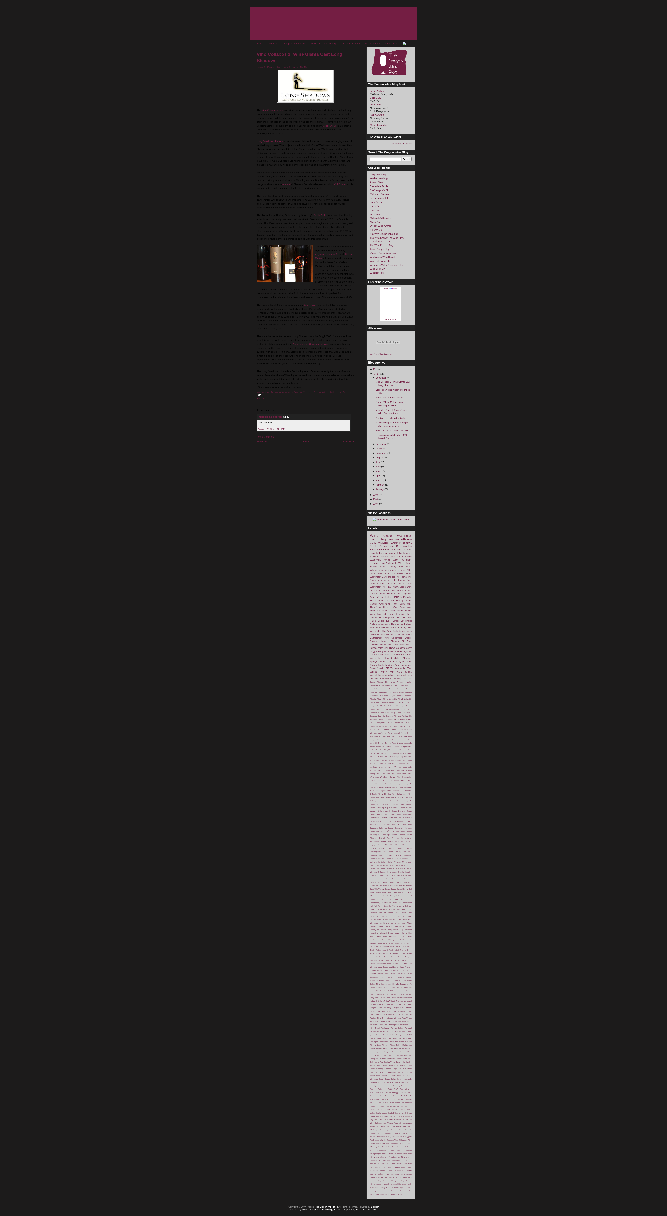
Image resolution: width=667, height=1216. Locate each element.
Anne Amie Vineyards (401, 801)
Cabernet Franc (385, 614)
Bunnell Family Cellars (394, 692)
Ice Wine (408, 726)
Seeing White (389, 1062)
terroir (376, 787)
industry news (391, 784)
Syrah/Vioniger (406, 1089)
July (378, 462)
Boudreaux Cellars (404, 689)
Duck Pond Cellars (386, 882)
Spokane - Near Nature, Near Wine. (393, 430)
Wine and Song (405, 1143)
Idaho (379, 553)
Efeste (387, 889)
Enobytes (375, 210)
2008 (375, 499)
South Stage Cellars (387, 1079)
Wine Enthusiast (383, 774)
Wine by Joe (375, 1147)
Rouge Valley (375, 1048)
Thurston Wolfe (397, 668)
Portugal (408, 1028)
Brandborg (401, 821)
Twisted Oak (393, 1113)
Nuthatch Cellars (377, 1001)
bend (395, 1157)
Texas (372, 1096)
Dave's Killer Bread (404, 865)
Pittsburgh (383, 1025)
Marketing (392, 977)
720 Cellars (397, 794)
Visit (381, 354)
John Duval (310, 305)
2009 (375, 495)
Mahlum (373, 974)
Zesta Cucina (387, 1154)
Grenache (400, 648)
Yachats (408, 1150)
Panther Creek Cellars (402, 1014)
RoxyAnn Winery (398, 1048)
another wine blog (379, 178)
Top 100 (400, 1106)
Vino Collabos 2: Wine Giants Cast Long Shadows (299, 57)
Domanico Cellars (399, 879)
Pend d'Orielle (377, 583)
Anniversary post (377, 804)
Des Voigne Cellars (404, 706)
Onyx (405, 736)
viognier (384, 1191)
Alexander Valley (404, 682)
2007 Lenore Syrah (378, 791)
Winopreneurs (377, 273)
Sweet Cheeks (377, 668)
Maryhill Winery (405, 977)
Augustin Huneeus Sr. (327, 254)
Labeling (394, 729)
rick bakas (402, 1177)
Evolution (389, 716)
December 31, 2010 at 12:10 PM (271, 429)
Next (400, 736)
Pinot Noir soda (399, 1021)
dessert (373, 784)
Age (404, 794)
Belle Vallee (376, 573)
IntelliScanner (375, 940)
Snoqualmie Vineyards (397, 1072)
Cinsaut (381, 845)
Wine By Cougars (387, 1140)
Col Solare (340, 184)
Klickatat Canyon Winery (386, 957)
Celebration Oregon (401, 638)
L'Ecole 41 (388, 960)
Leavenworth (381, 964)
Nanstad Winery (405, 991)
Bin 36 (373, 821)
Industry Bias (406, 936)
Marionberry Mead (378, 977)
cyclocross (374, 1167)
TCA (371, 1093)
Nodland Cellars (389, 998)
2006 (392, 549)
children (373, 1164)
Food (372, 553)
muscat (409, 1174)
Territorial (402, 1093)
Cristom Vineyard (394, 862)
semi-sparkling (375, 1181)
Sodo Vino (401, 1075)
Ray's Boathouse (384, 1038)
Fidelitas (397, 716)
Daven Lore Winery (377, 869)
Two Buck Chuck (405, 1113)
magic (402, 1174)
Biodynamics (391, 689)
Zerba (373, 611)
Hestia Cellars (382, 726)
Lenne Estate (393, 964)
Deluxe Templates (311, 1209)
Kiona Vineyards (385, 580)
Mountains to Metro (400, 987)
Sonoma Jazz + (384, 753)
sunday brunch (382, 1184)
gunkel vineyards (392, 1174)
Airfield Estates (396, 611)
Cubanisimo (407, 862)
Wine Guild (396, 672)
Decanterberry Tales (380, 198)
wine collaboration (377, 1194)
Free (399, 903)
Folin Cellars (392, 903)
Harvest (397, 923)
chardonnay (393, 570)
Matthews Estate (377, 980)
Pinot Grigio (386, 1021)
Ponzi (377, 1028)
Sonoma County (387, 566)
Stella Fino (382, 757)
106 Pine (399, 787)
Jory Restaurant (395, 947)
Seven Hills (400, 1062)
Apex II (408, 685)
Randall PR (407, 1035)
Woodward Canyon (388, 777)
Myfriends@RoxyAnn (380, 218)
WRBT (372, 1126)
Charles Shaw (405, 835)
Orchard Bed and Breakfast (382, 1004)
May (378, 471)
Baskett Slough (383, 814)
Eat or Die (375, 206)
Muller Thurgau (396, 661)
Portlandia (385, 1028)
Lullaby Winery (376, 970)
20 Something (396, 679)
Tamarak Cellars (381, 1093)
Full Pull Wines (376, 906)
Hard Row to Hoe (386, 923)
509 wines (390, 682)
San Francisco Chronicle (402, 1055)
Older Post (348, 441)
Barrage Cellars (377, 811)
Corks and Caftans (379, 194)
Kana (403, 655)
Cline (387, 845)
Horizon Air (383, 933)
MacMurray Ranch (385, 733)
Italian (384, 940)
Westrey (373, 1137)
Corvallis (398, 573)
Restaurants (383, 1042)
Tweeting (401, 763)
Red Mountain (404, 546)
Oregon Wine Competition (396, 1011)
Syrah (373, 549)
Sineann (387, 1069)
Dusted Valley (387, 556)
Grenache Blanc (405, 916)
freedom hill (381, 784)
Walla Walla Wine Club (385, 1126)
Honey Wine (392, 930)
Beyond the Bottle (379, 186)
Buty (410, 824)
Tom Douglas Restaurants (401, 760)
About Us (272, 43)
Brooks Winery (390, 824)
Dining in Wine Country (323, 43)
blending (373, 1160)
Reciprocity (396, 1038)
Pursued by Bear (391, 1031)
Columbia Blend (396, 699)
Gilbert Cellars (377, 597)
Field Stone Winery (397, 899)
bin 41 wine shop (405, 1157)
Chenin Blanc (376, 699)
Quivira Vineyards (404, 743)
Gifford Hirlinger (405, 906)
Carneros (408, 828)
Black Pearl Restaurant (386, 821)
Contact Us (391, 43)
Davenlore (390, 869)
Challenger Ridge (389, 835)
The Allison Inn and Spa (386, 1096)
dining (383, 539)
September (381, 453)
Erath (381, 617)
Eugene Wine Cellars (383, 892)
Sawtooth (382, 1059)
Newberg (378, 736)
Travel (402, 1109)
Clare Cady (375, 98)
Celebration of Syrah (387, 696)
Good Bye (400, 909)
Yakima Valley (391, 560)
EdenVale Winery (377, 889)
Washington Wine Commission (395, 607)
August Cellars (391, 808)
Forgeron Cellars (393, 617)
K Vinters (395, 655)
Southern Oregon (394, 627)
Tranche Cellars (376, 763)
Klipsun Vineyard (405, 957)
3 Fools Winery (376, 794)
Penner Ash (382, 740)
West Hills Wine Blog (380, 261)
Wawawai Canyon (392, 1133)
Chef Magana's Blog (380, 190)
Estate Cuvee (396, 889)
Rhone (372, 747)
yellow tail (383, 787)
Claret (385, 699)
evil (390, 1170)
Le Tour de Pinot (351, 43)
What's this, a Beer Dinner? (389, 397)
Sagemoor (379, 1052)
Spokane (373, 1082)
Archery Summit (392, 804)
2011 (375, 369)
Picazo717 (383, 600)
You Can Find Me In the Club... (391, 418)
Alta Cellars (380, 797)
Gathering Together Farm (394, 577)
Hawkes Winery (376, 926)
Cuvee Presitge (389, 865)
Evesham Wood (399, 892)
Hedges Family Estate (389, 651)
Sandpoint (374, 1059)
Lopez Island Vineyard (402, 967)
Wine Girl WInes (400, 1140)
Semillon (379, 750)
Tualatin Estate (390, 763)
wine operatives (391, 1194)
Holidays (389, 597)
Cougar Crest (375, 706)
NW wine (394, 991)
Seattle (373, 546)
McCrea (389, 980)
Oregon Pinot (386, 546)
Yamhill (400, 777)
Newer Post (262, 441)
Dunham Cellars (377, 713)
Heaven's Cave (391, 926)
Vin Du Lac (407, 1120)
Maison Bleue (383, 974)
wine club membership (403, 1191)
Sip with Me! (376, 230)
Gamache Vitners (391, 906)
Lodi (391, 967)
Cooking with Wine (403, 852)
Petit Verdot (407, 1018)
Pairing (408, 661)
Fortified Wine (376, 648)
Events (374, 539)
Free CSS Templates (366, 1209)
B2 (398, 808)
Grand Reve (390, 648)
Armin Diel (319, 215)
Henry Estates (405, 926)
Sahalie (403, 1052)
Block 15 (388, 573)
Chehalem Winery (399, 838)
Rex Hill (408, 1042)
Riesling (400, 600)
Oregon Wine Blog (377, 1011)
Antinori (286, 184)
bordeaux (381, 780)
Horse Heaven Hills (396, 933)
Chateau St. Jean (401, 641)
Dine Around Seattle (395, 872)
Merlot (373, 600)
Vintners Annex (405, 1123)
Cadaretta (374, 828)
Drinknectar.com (396, 709)
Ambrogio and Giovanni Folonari (310, 344)
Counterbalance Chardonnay (381, 858)
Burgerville (402, 824)
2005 (409, 549)
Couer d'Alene (395, 855)
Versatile (397, 1120)
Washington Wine (378, 631)
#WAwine (374, 634)
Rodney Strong (394, 747)
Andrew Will (407, 797)
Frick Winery (407, 903)
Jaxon (403, 943)
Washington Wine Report (382, 257)
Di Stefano (382, 872)
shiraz (384, 1181)
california (407, 543)
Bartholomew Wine (379, 638)
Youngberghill (375, 1154)
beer (385, 553)
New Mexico (395, 994)
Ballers (282, 391)
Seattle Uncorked (394, 1059)
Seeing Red (378, 1062)
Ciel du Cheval (400, 842)
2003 (382, 634)
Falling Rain (401, 896)
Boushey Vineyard (377, 692)
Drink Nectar (376, 202)
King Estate (392, 621)
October (380, 448)
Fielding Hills (407, 716)
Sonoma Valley (377, 627)
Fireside (384, 903)
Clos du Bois (400, 845)
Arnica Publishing (377, 808)
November (381, 444)
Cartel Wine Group (377, 831)
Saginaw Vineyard (392, 1052)
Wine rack (374, 777)
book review (396, 675)
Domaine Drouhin (404, 875)
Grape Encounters (395, 723)
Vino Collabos (320, 391)
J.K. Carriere (403, 940)
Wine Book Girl (377, 269)
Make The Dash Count (401, 974)
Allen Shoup (329, 125)
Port (392, 600)
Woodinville (375, 560)
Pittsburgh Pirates (395, 1025)
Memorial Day (400, 980)
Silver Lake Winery (397, 1065)
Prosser (381, 743)
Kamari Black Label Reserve (394, 950)
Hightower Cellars (396, 726)
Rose (409, 747)
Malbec (397, 658)
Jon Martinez (383, 947)
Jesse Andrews (377, 91)
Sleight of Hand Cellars (394, 750)
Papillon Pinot (375, 1018)
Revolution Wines (397, 1042)
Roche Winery (381, 747)
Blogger (375, 1207)
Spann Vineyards (404, 1079)
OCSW (387, 1001)
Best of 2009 (386, 818)
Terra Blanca (383, 549)
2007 (375, 504)
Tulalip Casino (381, 1113)
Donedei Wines (383, 709)
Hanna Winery (399, 919)
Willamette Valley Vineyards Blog (386, 265)
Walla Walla (405, 566)
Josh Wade (407, 947)
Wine (345, 391)
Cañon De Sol (391, 831)
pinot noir (394, 539)
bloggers (382, 1160)
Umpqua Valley (385, 767)
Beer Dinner (396, 814)
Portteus (392, 740)
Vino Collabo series (272, 110)
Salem (372, 750)
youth (400, 1194)
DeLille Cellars (377, 594)
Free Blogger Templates (334, 1209)
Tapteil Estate (406, 757)
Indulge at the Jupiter (379, 729)
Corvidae (382, 855)
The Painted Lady (404, 1096)
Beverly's (408, 818)
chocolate (381, 1164)
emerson (383, 1170)
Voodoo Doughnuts (403, 767)
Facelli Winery (389, 896)
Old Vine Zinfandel (404, 1001)
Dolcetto (373, 709)
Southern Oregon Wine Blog (384, 234)
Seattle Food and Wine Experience (395, 665)
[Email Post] (259, 394)
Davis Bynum (400, 869)
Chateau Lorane (379, 641)
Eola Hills (381, 716)
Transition (395, 1109)
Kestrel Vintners (398, 953)
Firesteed (373, 719)
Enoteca (373, 716)
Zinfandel (398, 1154)
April (378, 475)
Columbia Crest (403, 614)
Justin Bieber (375, 950)
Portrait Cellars (397, 1028)
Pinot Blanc (375, 1021)
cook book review (394, 1164)
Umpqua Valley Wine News (383, 253)
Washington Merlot (404, 1126)
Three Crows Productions (388, 1103)
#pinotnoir (391, 787)
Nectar (372, 994)
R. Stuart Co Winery (392, 1035)
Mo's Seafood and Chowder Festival (391, 984)
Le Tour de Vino (404, 556)
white (403, 570)
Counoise (408, 855)
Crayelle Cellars (380, 862)
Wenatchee (407, 1133)
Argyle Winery (406, 804)
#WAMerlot (384, 679)
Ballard (403, 808)
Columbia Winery (388, 702)
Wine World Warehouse (402, 774)
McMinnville (406, 597)
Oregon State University (380, 1008)
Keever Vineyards (383, 953)
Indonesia (393, 936)
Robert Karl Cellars (404, 1045)
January (380, 489)
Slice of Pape (380, 1072)
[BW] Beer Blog (378, 174)
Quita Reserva (376, 1035)
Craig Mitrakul (399, 858)
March (379, 480)
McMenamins (384, 624)
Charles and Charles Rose (380, 838)
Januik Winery (394, 943)
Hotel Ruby (382, 936)
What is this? (390, 319)
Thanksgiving (375, 760)
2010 (375, 374)
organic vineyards (405, 784)
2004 (390, 587)
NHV (387, 991)
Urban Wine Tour (377, 1116)
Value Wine (379, 1120)
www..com (390, 289)
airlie (387, 675)
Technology (393, 1093)
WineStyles (386, 1147)
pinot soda (392, 1177)
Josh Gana (375, 104)
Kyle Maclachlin (376, 960)
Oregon (388, 535)
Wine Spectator (391, 1143)
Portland (408, 624)
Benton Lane (375, 818)
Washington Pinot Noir (395, 770)
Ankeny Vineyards (378, 801)
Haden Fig (387, 919)
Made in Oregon (404, 970)
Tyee (384, 587)
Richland (385, 1045)
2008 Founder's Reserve (402, 791)
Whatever (395, 543)
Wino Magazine (398, 1147)
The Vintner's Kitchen (394, 1099)
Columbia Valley (378, 644)
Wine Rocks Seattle (396, 631)
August (380, 457)
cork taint (408, 1164)
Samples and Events (294, 43)
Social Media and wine (386, 1075)
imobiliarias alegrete (270, 416)
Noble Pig (375, 222)
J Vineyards (392, 940)
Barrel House (391, 811)
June (378, 466)
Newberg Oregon (390, 736)
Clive (392, 845)
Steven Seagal (394, 757)
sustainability (396, 1184)
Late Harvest (385, 658)
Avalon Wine (376, 182)
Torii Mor (386, 1109)
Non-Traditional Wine (392, 563)
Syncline (408, 627)
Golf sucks (390, 909)
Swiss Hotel (382, 1089)
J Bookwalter (384, 655)
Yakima (408, 672)
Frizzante (407, 617)
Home (259, 43)
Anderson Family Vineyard (381, 685)
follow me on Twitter (402, 143)
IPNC (396, 597)
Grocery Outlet (376, 919)
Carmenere (399, 828)
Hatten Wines (406, 923)
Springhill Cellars (384, 1082)
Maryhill (397, 733)
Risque (393, 1045)
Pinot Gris (401, 549)
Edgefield (407, 594)
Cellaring (401, 831)
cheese (390, 780)
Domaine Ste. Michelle (380, 879)
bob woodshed (394, 1160)
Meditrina (382, 661)
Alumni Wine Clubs (394, 797)
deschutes (390, 1167)
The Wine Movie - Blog (381, 245)
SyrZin (396, 1089)
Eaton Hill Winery (404, 886)
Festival (408, 644)
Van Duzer (389, 1120)
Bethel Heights (398, 818)
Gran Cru (382, 913)
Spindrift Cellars (396, 583)
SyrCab (391, 1089)
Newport (374, 563)
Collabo (409, 848)
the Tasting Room (383, 1188)
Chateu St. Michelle (404, 696)
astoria (378, 1157)
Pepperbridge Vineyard (391, 1018)
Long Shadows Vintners (270, 141)
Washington (335, 391)
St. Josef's (396, 1082)
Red (403, 1038)
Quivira (373, 665)
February (380, 484)
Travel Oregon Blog (379, 249)
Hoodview (374, 933)
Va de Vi (399, 1116)
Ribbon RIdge (375, 1045)
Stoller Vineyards (384, 1086)
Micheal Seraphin (378, 125)
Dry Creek (408, 709)
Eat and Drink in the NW (386, 886)
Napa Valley (397, 624)
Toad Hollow (390, 1106)
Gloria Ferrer (399, 719)
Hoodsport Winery (404, 930)
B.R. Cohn (374, 689)
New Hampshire (382, 994)
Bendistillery (407, 814)
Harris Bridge (377, 621)
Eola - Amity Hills (395, 644)
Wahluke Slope (376, 770)
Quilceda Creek (405, 1031)
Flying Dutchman (386, 719)
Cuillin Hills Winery (388, 706)
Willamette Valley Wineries (388, 1137)
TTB (387, 668)
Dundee (374, 617)
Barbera (382, 689)
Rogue (404, 747)
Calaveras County (386, 828)
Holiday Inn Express (378, 930)
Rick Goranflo (377, 114)
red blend (406, 560)
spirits (409, 631)
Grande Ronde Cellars (396, 913)
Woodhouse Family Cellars (389, 1150)
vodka (390, 1191)
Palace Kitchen (386, 1014)
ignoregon (375, 214)
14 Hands (408, 787)
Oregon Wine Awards (380, 226)
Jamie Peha (382, 943)
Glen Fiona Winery (378, 909)
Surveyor (373, 1089)
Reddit (409, 1038)
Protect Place (390, 743)
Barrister (401, 811)
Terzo (409, 1093)
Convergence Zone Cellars (381, 852)
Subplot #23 (406, 1086)
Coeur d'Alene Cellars (390, 848)
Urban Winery (389, 1116)
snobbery (392, 1181)
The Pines (385, 760)
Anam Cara (398, 587)
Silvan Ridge (382, 1065)
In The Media (372, 43)
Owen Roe (374, 1014)
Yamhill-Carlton (377, 675)
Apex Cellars (398, 685)
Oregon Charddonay (403, 1004)
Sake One (387, 1055)
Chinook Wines (386, 842)
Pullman (380, 1031)
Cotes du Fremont (404, 702)
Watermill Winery (398, 1130)
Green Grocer (391, 916)
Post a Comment (265, 436)
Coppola (373, 855)
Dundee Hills (394, 594)
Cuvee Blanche (376, 865)
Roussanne (386, 1048)
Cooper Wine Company (400, 590)
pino (371, 787)
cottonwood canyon (403, 780)
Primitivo (373, 1031)
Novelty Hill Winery (404, 998)
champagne (407, 1160)
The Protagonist (377, 1099)
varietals (395, 1188)
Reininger (374, 1042)
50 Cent (387, 794)
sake (410, 1177)
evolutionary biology (403, 1170)
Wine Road (380, 1143)
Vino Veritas (388, 1123)
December (381, 377)
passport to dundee (378, 1177)
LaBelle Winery (400, 960)
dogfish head (400, 1167)
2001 (404, 679)
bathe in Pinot (387, 1157)
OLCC (392, 1001)
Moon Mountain (384, 987)
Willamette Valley (378, 570)
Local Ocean (383, 967)
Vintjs (396, 1123)
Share (260, 398)
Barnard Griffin (395, 553)
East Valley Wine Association (398, 713)
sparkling (400, 1181)
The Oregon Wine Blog (326, 1207)
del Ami (382, 1167)
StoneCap (396, 1086)
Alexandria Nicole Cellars (399, 634)
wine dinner (382, 611)
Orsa (410, 1011)
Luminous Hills (390, 970)
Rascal (372, 1038)
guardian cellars (376, 1174)
